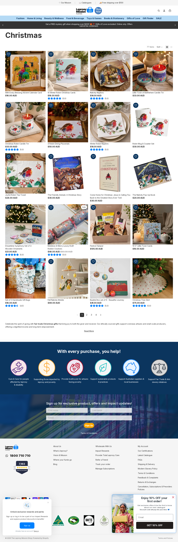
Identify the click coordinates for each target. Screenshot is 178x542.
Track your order (103, 464)
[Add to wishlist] (8, 54)
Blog (55, 464)
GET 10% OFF (154, 525)
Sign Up (89, 425)
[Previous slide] (3, 25)
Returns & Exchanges (147, 482)
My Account (143, 446)
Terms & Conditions (89, 433)
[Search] (159, 11)
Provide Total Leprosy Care (107, 455)
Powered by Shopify (41, 538)
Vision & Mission (60, 455)
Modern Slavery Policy (147, 469)
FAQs (140, 460)
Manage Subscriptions (105, 469)
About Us (57, 446)
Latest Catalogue (145, 455)
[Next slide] (175, 25)
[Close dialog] (173, 497)
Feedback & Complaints (148, 477)
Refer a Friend (102, 460)
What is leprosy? (60, 451)
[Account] (164, 11)
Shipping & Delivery (146, 464)
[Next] (100, 315)
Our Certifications (145, 451)
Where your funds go (62, 460)
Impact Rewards (102, 451)
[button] (160, 47)
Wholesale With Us (104, 446)
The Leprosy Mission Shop (21, 538)
